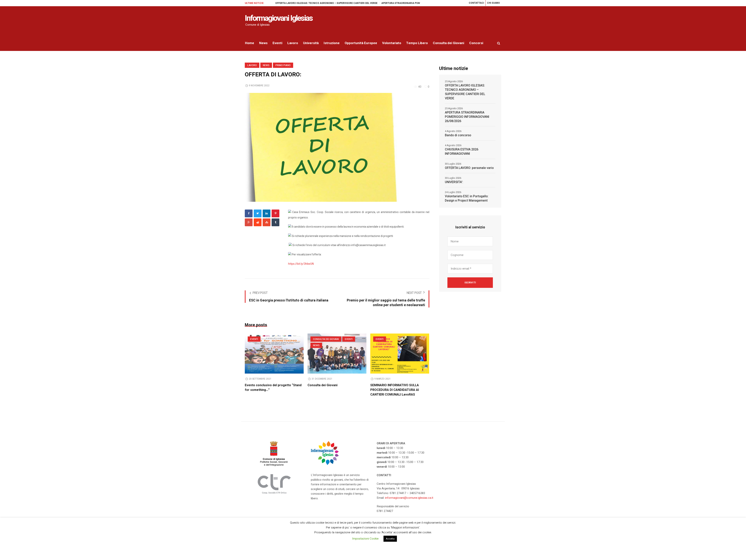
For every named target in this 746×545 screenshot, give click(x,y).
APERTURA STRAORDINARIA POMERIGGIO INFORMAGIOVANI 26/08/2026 (402, 3)
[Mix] (266, 222)
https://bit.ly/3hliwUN (301, 264)
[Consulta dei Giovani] (337, 354)
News (266, 65)
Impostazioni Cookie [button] (365, 538)
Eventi (254, 339)
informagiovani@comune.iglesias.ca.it (409, 498)
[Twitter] (257, 213)
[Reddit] (257, 222)
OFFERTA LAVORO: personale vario (469, 168)
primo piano (283, 65)
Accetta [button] (390, 539)
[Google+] (249, 222)
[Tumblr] (275, 222)
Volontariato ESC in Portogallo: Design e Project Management (466, 198)
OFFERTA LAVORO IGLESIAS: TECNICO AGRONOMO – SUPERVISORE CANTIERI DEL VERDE (306, 3)
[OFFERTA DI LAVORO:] (322, 147)
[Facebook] (249, 213)
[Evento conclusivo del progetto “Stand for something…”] (274, 354)
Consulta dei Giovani (326, 339)
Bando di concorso (458, 135)
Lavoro (252, 65)
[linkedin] (266, 213)
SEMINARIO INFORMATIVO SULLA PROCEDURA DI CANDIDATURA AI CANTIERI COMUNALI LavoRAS (394, 390)
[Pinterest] (275, 213)
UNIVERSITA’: (454, 182)
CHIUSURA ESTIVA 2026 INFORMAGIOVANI (461, 151)
